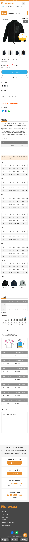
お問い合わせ (15, 463)
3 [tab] (10, 57)
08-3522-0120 (16, 483)
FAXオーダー (14, 77)
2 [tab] (8, 57)
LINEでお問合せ (25, 540)
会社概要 (4, 520)
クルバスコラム (5, 528)
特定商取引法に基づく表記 (8, 522)
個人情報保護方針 (6, 525)
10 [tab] (22, 57)
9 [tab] (21, 57)
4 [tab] (12, 57)
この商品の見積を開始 (14, 72)
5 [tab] (13, 57)
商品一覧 (4, 511)
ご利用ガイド (5, 514)
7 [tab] (17, 57)
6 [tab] (15, 57)
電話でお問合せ (5, 540)
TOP (3, 7)
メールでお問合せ (15, 540)
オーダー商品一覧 (10, 7)
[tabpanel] (4, 53)
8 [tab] (19, 57)
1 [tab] (6, 57)
